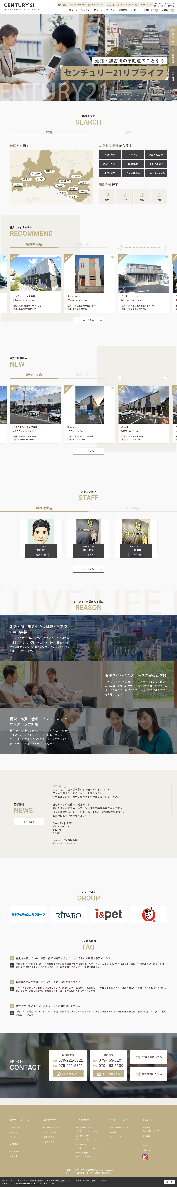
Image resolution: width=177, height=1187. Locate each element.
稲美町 (73, 188)
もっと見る (88, 320)
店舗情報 (123, 10)
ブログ (12, 1137)
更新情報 (13, 1132)
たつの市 (36, 174)
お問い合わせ (148, 1150)
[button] (120, 247)
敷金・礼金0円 (156, 154)
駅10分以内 (133, 164)
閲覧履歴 (168, 10)
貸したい (110, 10)
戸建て (78, 1131)
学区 (159, 199)
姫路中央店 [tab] (34, 243)
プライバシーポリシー (119, 1127)
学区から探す (48, 1142)
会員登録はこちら (152, 1057)
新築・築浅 (109, 154)
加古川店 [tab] (82, 243)
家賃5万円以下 (110, 164)
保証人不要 (109, 173)
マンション (87, 1131)
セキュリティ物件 (156, 173)
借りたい (73, 10)
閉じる (169, 1182)
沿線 (107, 199)
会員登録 (173, 58)
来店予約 (173, 38)
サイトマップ (115, 1137)
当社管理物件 (133, 173)
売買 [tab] (128, 132)
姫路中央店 (14, 1151)
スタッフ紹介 (15, 1127)
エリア (124, 199)
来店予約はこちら (71, 1073)
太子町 (40, 179)
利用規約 (113, 1132)
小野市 (76, 176)
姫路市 (49, 171)
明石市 (72, 196)
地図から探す (48, 1137)
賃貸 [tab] (49, 132)
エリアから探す (49, 1132)
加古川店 (13, 1156)
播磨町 (62, 192)
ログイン (135, 10)
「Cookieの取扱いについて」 (29, 1184)
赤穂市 (18, 184)
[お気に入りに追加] (4, 257)
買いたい (85, 10)
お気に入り (151, 10)
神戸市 (83, 191)
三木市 (83, 182)
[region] (112, 814)
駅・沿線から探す (50, 1127)
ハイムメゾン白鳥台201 (65, 840)
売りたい (98, 10)
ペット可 (133, 154)
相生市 (26, 179)
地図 (142, 199)
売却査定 (173, 79)
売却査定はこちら (152, 1074)
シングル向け (156, 164)
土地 (95, 1131)
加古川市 (65, 181)
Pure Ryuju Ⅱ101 (62, 823)
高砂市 (60, 186)
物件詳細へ (57, 833)
